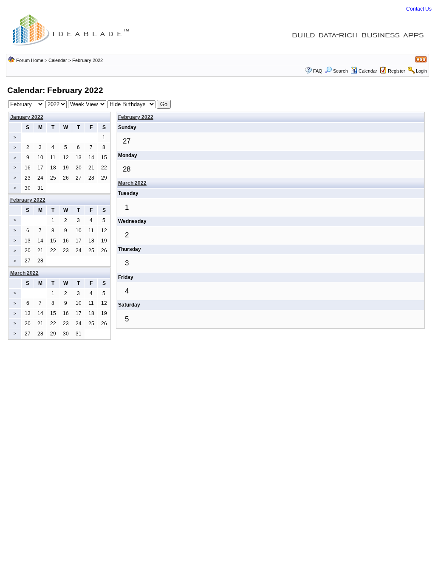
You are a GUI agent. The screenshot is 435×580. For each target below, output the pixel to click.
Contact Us (419, 9)
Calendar (57, 60)
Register (396, 70)
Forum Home (29, 60)
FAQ (317, 70)
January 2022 (26, 117)
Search (340, 70)
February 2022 (135, 117)
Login (421, 70)
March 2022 (132, 183)
